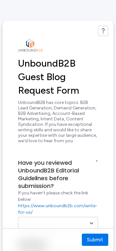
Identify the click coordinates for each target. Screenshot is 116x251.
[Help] (103, 31)
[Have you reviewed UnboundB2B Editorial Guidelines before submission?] (91, 223)
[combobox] (51, 223)
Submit (95, 240)
